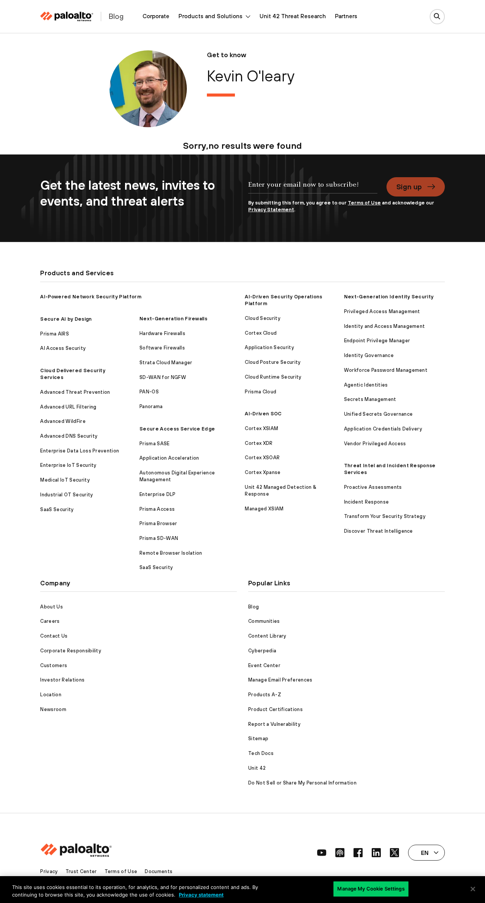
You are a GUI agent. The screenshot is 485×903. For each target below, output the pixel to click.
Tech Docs (261, 753)
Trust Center (81, 871)
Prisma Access (157, 509)
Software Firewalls (162, 348)
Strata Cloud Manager (165, 362)
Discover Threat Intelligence (378, 531)
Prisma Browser (158, 523)
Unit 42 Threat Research (293, 16)
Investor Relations (62, 680)
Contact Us (53, 636)
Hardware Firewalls (162, 333)
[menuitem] (156, 16)
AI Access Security (63, 348)
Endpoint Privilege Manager (377, 340)
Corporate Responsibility (70, 650)
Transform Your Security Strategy (385, 516)
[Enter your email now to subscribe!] (312, 188)
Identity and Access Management (384, 326)
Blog (253, 607)
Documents (158, 871)
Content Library (267, 636)
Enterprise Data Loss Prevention (79, 451)
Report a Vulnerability (274, 724)
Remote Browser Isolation (170, 553)
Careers (49, 621)
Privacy (49, 871)
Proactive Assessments (373, 487)
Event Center (264, 665)
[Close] (473, 889)
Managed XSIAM (264, 509)
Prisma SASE (154, 443)
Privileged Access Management (382, 311)
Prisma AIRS (54, 334)
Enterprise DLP (157, 494)
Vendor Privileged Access (375, 443)
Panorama (151, 406)
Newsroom (53, 709)
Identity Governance (369, 355)
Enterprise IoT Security (68, 465)
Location (50, 694)
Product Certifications (275, 709)
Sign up (409, 186)
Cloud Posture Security (272, 362)
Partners (346, 16)
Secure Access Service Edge (177, 429)
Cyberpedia (262, 650)
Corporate (155, 16)
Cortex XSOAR (262, 457)
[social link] (321, 852)
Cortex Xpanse (262, 472)
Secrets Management (370, 399)
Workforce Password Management (385, 370)
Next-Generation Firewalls (173, 318)
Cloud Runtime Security (273, 377)
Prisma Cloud (260, 392)
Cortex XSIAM (261, 428)
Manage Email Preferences (280, 680)
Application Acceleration (169, 458)
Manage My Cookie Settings (370, 889)
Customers (53, 665)
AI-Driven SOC (263, 413)
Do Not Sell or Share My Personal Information (302, 783)
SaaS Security (57, 509)
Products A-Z (264, 694)
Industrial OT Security (66, 495)
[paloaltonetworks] (66, 16)
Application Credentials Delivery (383, 429)
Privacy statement (201, 895)
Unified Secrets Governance (378, 414)
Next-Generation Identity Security (389, 296)
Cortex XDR (258, 443)
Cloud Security (262, 318)
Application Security (269, 347)
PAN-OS (149, 392)
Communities (264, 621)
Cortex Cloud (261, 333)
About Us (51, 607)
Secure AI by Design (66, 319)
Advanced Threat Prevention (75, 392)
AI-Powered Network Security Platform (90, 296)
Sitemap (258, 738)
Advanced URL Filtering (68, 407)
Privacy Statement (271, 209)
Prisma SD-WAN (158, 538)
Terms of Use (364, 203)
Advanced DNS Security (68, 436)
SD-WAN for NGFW (162, 377)
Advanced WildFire (62, 421)
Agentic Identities (366, 385)
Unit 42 (257, 768)
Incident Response (366, 502)
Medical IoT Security (64, 480)
